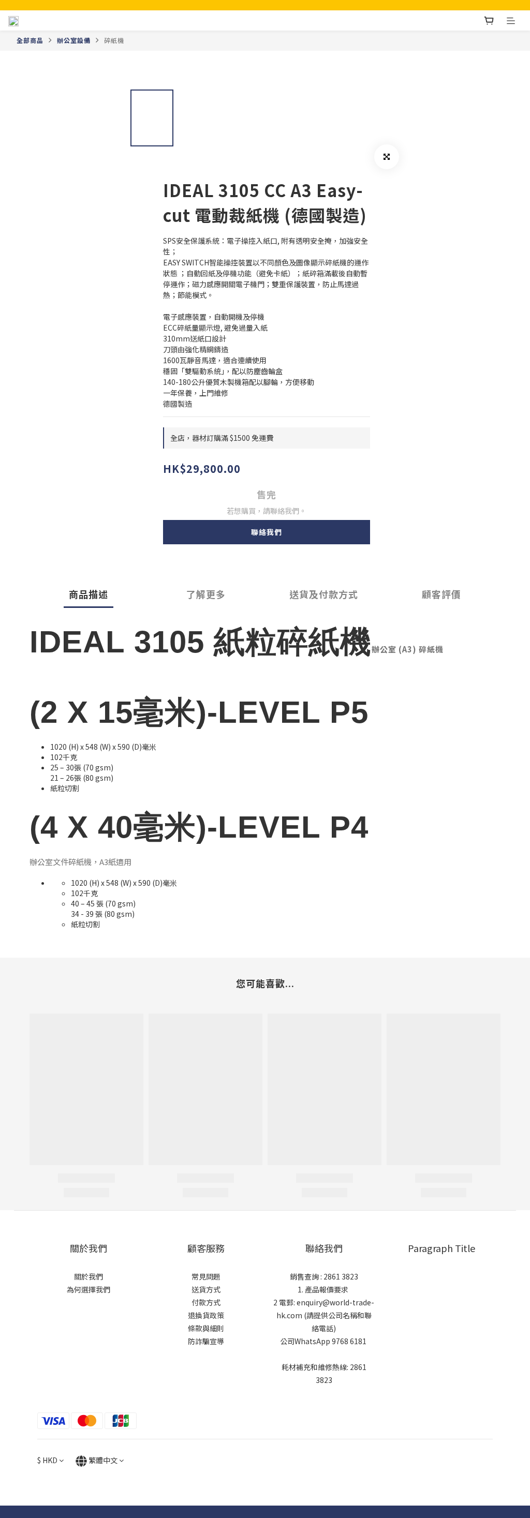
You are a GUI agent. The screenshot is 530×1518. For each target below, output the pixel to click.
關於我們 (88, 1276)
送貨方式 (206, 1289)
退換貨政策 (206, 1315)
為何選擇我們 (88, 1289)
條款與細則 (206, 1328)
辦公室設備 (74, 40)
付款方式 (206, 1302)
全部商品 (30, 40)
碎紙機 (114, 40)
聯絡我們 (266, 532)
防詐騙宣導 (206, 1341)
